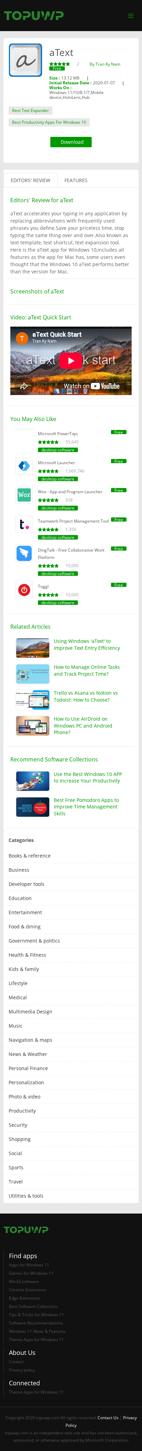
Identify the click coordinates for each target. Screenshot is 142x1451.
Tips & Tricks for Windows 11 (36, 1315)
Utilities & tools (26, 1195)
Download (72, 142)
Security (18, 1125)
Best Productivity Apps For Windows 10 (49, 122)
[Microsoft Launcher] (24, 466)
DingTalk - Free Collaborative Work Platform (71, 553)
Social (15, 1153)
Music (15, 1025)
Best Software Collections (33, 1306)
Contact (16, 1362)
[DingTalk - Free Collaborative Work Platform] (24, 553)
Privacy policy (22, 1370)
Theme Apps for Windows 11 (36, 1339)
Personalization (26, 1082)
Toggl (43, 586)
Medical (18, 997)
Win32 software (24, 1281)
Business (19, 870)
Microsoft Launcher (56, 463)
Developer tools (26, 884)
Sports (16, 1167)
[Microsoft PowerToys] (24, 429)
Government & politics (34, 940)
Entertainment (25, 912)
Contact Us (108, 1418)
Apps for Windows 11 (29, 1265)
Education (20, 898)
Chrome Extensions (27, 1290)
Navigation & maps (30, 1040)
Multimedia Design (30, 1011)
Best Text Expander (30, 110)
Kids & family (24, 969)
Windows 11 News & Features (37, 1331)
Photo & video (24, 1096)
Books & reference (30, 855)
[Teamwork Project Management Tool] (24, 524)
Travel (16, 1181)
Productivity (22, 1110)
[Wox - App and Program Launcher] (24, 495)
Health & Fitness (27, 955)
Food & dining (25, 926)
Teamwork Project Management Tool (73, 521)
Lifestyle (18, 983)
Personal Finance (28, 1068)
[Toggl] (24, 589)
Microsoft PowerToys (58, 434)
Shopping (20, 1139)
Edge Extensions (24, 1298)
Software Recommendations (36, 1323)
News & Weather (28, 1054)
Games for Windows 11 (31, 1273)
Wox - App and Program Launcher (70, 492)
